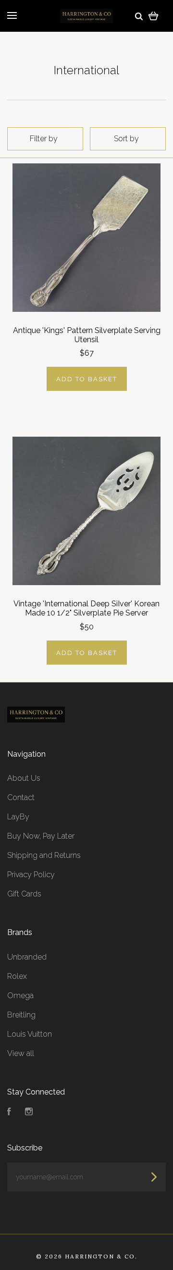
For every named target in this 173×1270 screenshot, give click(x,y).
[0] (153, 15)
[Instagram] (29, 1112)
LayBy (18, 816)
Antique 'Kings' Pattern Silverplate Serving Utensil (87, 335)
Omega (20, 995)
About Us (23, 778)
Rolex (17, 976)
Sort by (126, 138)
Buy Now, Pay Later (40, 836)
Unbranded (27, 957)
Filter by (44, 138)
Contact (21, 797)
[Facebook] (9, 1112)
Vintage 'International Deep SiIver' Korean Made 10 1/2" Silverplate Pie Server (86, 608)
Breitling (21, 1014)
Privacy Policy (31, 874)
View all (20, 1053)
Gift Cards (24, 893)
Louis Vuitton (29, 1034)
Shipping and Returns (44, 855)
